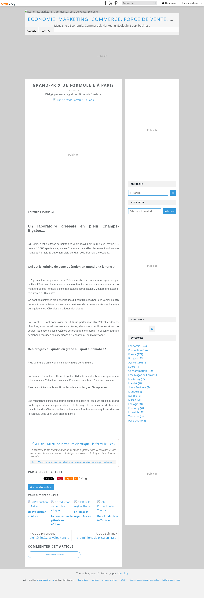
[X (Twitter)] (111, 3)
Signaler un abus (109, 580)
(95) (142, 375)
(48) (135, 404)
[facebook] (105, 3)
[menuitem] (31, 31)
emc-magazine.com (45, 580)
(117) (135, 366)
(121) (138, 362)
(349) (137, 346)
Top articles (83, 580)
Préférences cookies (171, 580)
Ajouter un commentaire (54, 555)
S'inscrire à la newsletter (41, 487)
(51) (135, 395)
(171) (135, 354)
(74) (139, 387)
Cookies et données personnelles (144, 580)
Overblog (122, 573)
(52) (135, 391)
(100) (140, 371)
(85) (137, 379)
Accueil (31, 30)
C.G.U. (123, 580)
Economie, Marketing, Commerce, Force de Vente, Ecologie (111, 19)
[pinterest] (116, 3)
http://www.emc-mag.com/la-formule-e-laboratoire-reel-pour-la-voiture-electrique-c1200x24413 (73, 462)
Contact (46, 30)
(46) (137, 420)
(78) (135, 383)
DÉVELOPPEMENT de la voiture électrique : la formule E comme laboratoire (73, 444)
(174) (138, 350)
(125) (135, 358)
